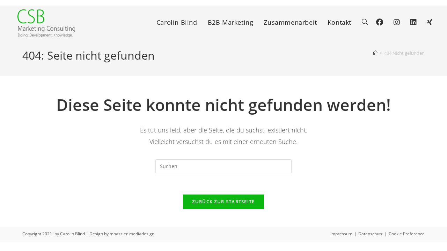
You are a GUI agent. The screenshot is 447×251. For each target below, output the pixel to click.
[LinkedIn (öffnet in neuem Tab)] (413, 22)
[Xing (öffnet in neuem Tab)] (429, 22)
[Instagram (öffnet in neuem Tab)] (397, 22)
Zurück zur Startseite (223, 201)
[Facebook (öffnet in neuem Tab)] (379, 22)
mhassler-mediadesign (132, 234)
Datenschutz (370, 234)
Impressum (341, 234)
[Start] (375, 53)
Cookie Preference (407, 234)
